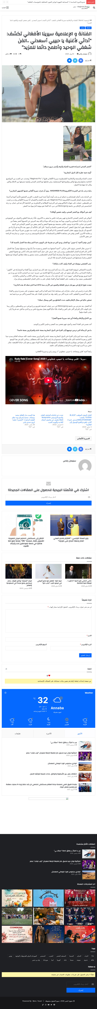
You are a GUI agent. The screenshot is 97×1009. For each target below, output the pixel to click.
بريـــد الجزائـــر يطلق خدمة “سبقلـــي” (63, 742)
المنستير (42, 956)
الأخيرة (48, 733)
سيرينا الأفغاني (82, 438)
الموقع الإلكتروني (41, 644)
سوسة (79, 960)
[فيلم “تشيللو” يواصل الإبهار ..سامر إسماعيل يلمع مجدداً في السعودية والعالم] (18, 571)
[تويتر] (75, 60)
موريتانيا (45, 960)
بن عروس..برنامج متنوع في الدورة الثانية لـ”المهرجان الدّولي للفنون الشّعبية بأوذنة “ (58, 2)
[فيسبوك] (80, 60)
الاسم (89, 635)
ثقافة (82, 28)
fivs (93, 956)
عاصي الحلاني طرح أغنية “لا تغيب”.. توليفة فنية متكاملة (79, 582)
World (81, 20)
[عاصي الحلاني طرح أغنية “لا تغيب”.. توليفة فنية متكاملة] (78, 571)
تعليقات (17, 733)
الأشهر (79, 733)
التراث (86, 956)
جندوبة (86, 960)
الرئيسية (87, 20)
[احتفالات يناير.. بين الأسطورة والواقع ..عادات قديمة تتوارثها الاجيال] (85, 777)
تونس (10, 956)
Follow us (91, 966)
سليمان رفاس (83, 54)
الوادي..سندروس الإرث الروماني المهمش (62, 763)
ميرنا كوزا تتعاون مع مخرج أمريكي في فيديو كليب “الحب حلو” (49, 582)
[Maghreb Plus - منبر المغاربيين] (78, 7)
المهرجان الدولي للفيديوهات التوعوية (26, 956)
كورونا (59, 960)
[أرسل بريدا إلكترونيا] (77, 54)
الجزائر (79, 956)
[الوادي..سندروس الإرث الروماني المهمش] (85, 766)
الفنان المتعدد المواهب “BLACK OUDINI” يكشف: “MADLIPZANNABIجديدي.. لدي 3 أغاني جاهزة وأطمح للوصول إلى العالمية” (79, 420)
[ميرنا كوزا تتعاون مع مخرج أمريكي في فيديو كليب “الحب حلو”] (48, 571)
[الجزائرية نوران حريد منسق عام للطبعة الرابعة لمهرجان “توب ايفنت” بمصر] (85, 756)
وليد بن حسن (36, 960)
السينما (71, 956)
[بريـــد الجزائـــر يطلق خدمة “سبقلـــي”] (85, 745)
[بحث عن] (94, 8)
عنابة (65, 960)
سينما (71, 960)
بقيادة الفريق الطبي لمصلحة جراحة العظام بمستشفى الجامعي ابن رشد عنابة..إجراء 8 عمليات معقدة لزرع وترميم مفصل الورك (41, 786)
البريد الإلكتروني (86, 644)
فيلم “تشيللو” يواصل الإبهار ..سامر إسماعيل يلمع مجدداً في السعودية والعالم (19, 583)
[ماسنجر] (69, 60)
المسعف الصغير (61, 956)
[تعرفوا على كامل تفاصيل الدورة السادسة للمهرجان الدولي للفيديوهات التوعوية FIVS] (80, 898)
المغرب (51, 956)
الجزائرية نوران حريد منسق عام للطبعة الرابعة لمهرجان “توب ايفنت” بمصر (51, 752)
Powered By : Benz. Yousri (32, 1001)
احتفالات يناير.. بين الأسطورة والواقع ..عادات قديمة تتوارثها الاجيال (53, 773)
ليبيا (52, 960)
